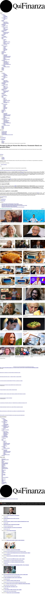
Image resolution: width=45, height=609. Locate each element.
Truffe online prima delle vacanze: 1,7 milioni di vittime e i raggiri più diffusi (10, 376)
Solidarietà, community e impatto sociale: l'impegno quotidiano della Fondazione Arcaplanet (12, 393)
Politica (3, 35)
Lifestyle (3, 26)
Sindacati (3, 471)
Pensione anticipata (6, 429)
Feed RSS (13, 498)
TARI (2, 481)
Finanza (5, 15)
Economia (3, 14)
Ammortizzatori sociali (5, 468)
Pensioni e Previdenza (7, 59)
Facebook (3, 158)
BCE (2, 473)
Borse (2, 103)
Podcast (3, 111)
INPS (2, 460)
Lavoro (3, 79)
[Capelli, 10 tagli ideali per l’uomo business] (23, 510)
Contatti (3, 128)
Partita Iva (5, 58)
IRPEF (3, 470)
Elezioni (5, 36)
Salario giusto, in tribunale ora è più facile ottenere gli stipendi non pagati (10, 372)
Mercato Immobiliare (5, 436)
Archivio (16, 498)
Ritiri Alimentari (6, 91)
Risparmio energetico (6, 43)
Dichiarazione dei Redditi (7, 56)
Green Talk (5, 99)
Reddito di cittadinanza (5, 462)
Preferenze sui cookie (15, 504)
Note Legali (6, 504)
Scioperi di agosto (4, 132)
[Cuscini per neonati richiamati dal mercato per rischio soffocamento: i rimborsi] (23, 551)
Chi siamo (3, 504)
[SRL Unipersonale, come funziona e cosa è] (23, 585)
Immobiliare (3, 83)
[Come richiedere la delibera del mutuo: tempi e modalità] (23, 588)
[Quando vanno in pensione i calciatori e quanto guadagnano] (23, 535)
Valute (4, 50)
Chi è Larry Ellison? (13, 170)
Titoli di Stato (5, 107)
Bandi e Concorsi (6, 22)
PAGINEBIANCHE (25, 503)
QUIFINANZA (36, 503)
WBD (10, 178)
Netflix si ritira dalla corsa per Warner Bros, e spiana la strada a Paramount (12, 204)
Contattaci (6, 498)
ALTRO (1, 71)
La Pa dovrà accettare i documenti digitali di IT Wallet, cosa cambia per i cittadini (11, 380)
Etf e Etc (5, 46)
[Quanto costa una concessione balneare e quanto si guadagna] (23, 554)
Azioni (4, 47)
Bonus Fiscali (5, 18)
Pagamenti (3, 461)
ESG (4, 40)
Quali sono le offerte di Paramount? (5, 170)
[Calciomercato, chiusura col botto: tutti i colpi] (23, 579)
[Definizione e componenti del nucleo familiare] (23, 545)
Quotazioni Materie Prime (7, 64)
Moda (4, 28)
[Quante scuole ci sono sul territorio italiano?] (23, 591)
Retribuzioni (5, 433)
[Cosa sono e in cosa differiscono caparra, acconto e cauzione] (23, 557)
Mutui (4, 116)
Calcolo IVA (5, 61)
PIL (2, 476)
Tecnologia (3, 65)
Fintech (5, 124)
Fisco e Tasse (3, 17)
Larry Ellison (22, 172)
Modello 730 (3, 480)
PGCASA (21, 503)
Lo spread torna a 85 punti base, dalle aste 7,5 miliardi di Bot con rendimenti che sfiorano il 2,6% (13, 402)
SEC (3, 186)
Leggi (4, 19)
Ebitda (38, 192)
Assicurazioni (5, 54)
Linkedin (3, 157)
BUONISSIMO (39, 503)
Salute (2, 67)
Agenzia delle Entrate (5, 463)
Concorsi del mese (4, 133)
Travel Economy (6, 87)
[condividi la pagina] (0, 166)
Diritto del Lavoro (6, 23)
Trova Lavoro (5, 21)
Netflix (15, 185)
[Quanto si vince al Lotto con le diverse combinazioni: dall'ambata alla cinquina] (23, 582)
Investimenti (5, 16)
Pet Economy (5, 29)
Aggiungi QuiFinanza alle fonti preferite (7, 134)
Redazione (3, 455)
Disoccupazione (6, 434)
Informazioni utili (4, 425)
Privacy (8, 504)
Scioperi (5, 33)
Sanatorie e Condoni (4, 467)
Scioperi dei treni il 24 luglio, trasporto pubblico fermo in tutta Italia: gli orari (10, 384)
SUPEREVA (43, 503)
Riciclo (4, 42)
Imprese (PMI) (6, 75)
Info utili (3, 31)
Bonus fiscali (5, 422)
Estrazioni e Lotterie (6, 32)
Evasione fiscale (6, 424)
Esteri (2, 37)
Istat (2, 475)
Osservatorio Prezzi (4, 95)
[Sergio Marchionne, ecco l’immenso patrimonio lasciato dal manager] (23, 560)
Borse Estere (5, 108)
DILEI (31, 503)
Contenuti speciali (2, 498)
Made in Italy (3, 466)
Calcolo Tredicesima (6, 120)
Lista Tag (3, 483)
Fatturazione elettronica (5, 477)
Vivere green (5, 44)
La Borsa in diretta (4, 131)
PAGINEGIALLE (12, 503)
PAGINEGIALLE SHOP (17, 503)
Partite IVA (5, 435)
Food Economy (6, 27)
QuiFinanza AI (4, 24)
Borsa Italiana (5, 104)
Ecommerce (3, 464)
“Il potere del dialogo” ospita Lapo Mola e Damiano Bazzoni (8, 389)
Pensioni (3, 20)
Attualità (3, 68)
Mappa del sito (10, 498)
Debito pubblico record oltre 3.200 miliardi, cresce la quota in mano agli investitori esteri (12, 415)
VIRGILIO (9, 503)
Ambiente (5, 39)
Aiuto (19, 504)
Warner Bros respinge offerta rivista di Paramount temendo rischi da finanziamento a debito (14, 205)
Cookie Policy (11, 504)
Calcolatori (3, 60)
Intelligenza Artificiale (7, 66)
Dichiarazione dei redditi (5, 459)
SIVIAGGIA (33, 503)
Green (2, 38)
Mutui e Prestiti (6, 25)
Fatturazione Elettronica (7, 115)
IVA (2, 469)
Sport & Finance (4, 30)
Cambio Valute (6, 62)
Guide (2, 112)
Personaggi (3, 34)
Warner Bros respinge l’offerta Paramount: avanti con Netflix (10, 203)
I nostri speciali (4, 52)
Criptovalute (5, 55)
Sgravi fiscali (3, 465)
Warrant (5, 48)
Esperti (3, 69)
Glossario (3, 51)
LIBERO (7, 503)
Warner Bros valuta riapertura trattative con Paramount (9, 206)
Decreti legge (3, 458)
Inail (2, 479)
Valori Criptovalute (6, 63)
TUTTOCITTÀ (28, 503)
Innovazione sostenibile (7, 100)
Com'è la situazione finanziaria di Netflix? (21, 170)
